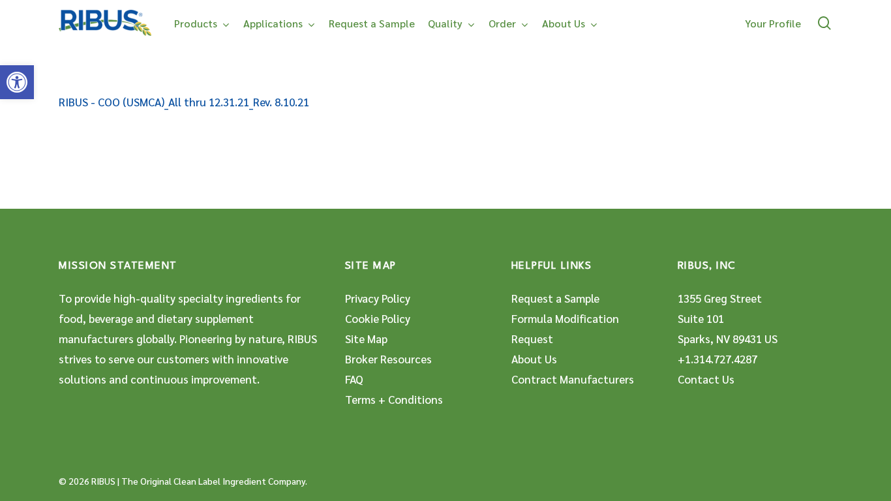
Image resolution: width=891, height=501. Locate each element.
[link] (17, 82)
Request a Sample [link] (555, 298)
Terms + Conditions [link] (394, 399)
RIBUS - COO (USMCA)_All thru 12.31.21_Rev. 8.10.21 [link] (184, 102)
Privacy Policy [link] (377, 298)
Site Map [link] (366, 338)
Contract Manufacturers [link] (572, 379)
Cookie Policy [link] (377, 318)
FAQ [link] (354, 379)
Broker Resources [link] (388, 359)
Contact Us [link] (706, 379)
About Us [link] (534, 359)
